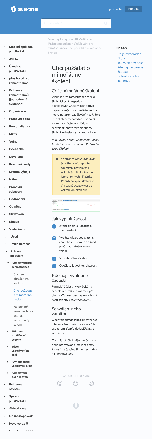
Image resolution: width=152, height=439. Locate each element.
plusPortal (115, 9)
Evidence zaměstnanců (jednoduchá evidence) (19, 97)
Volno (13, 141)
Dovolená (16, 156)
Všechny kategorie (60, 39)
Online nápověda (21, 416)
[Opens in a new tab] (76, 405)
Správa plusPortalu (17, 398)
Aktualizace (17, 408)
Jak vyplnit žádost (130, 63)
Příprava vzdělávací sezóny (18, 335)
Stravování (17, 214)
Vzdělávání (17, 229)
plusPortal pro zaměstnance (19, 80)
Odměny (15, 206)
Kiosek (14, 221)
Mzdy (13, 134)
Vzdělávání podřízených (19, 375)
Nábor (13, 179)
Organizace (17, 111)
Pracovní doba (19, 119)
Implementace (20, 244)
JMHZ (13, 59)
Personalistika (19, 126)
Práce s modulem (16, 253)
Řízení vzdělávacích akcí (20, 350)
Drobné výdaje (19, 172)
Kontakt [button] (133, 9)
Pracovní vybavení (15, 189)
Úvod (14, 236)
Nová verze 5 (18, 423)
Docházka (16, 149)
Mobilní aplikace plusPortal (21, 49)
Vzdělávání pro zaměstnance (21, 265)
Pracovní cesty (20, 164)
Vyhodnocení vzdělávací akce (21, 364)
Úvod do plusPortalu (17, 68)
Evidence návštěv (16, 386)
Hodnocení (17, 199)
